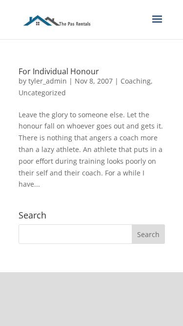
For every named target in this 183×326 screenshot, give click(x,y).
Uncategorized (42, 92)
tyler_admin (47, 81)
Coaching (136, 81)
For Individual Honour (59, 71)
